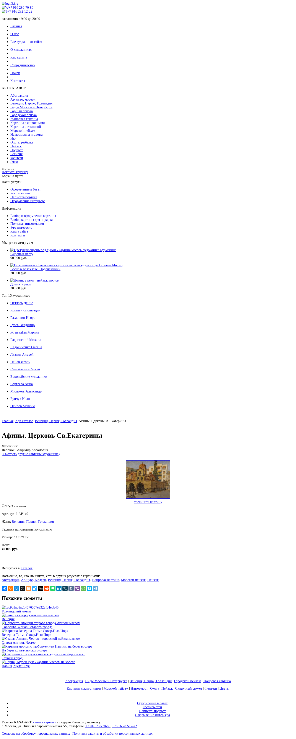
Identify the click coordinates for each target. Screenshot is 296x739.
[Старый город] (43, 654)
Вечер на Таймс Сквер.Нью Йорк (26, 634)
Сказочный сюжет (188, 688)
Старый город (12, 658)
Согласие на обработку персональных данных (36, 733)
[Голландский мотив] (30, 607)
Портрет (16, 150)
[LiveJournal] (65, 588)
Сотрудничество (22, 65)
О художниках (21, 49)
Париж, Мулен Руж (16, 666)
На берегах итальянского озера (24, 650)
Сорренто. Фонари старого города (27, 627)
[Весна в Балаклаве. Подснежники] (66, 265)
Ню (13, 138)
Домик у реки (20, 284)
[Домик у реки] (34, 280)
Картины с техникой (25, 127)
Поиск (15, 73)
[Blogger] (28, 588)
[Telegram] (95, 588)
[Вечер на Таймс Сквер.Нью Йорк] (35, 631)
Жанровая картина (24, 119)
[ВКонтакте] (4, 588)
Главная (16, 26)
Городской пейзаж (23, 115)
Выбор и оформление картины (33, 216)
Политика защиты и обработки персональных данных (112, 733)
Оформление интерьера (27, 201)
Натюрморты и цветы (26, 134)
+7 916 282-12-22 (19, 11)
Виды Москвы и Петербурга (31, 107)
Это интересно (21, 227)
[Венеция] (30, 615)
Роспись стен (20, 193)
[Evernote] (52, 588)
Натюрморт (139, 688)
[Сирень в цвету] (63, 250)
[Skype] (89, 588)
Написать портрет (23, 197)
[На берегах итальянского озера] (47, 646)
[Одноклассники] (10, 588)
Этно (14, 162)
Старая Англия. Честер (19, 642)
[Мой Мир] (16, 588)
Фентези (16, 158)
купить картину (45, 722)
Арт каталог (24, 421)
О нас (14, 34)
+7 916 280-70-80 (20, 7)
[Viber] (77, 588)
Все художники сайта (26, 42)
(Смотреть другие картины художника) (31, 454)
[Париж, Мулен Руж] (38, 662)
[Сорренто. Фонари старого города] (41, 623)
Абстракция (19, 95)
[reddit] (46, 588)
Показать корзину (15, 172)
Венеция (8, 619)
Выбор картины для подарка (31, 219)
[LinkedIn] (59, 588)
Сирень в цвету (21, 254)
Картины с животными (27, 123)
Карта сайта (19, 231)
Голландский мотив (16, 611)
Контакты (17, 81)
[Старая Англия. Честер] (41, 638)
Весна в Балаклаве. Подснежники (35, 269)
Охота (154, 688)
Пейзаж (16, 146)
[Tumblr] (71, 588)
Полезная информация (27, 223)
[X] (22, 588)
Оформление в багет (25, 189)
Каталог (27, 568)
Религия (16, 154)
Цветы (224, 688)
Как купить (18, 57)
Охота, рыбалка (21, 142)
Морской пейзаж (22, 130)
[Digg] (40, 588)
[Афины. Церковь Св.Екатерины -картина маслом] (148, 498)
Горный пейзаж (21, 111)
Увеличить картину (148, 502)
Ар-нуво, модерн (23, 99)
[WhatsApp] (83, 588)
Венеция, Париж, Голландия (31, 103)
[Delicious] (34, 588)
